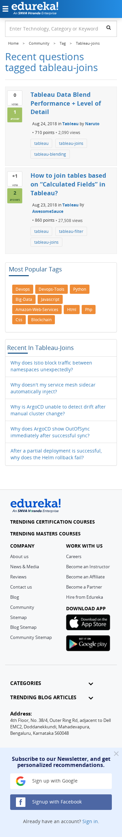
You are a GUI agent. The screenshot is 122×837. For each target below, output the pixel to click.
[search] (108, 27)
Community (22, 607)
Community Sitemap (31, 637)
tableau (41, 143)
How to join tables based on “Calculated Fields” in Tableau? (68, 184)
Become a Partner (84, 587)
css (19, 320)
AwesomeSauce (47, 211)
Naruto (92, 124)
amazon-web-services (37, 309)
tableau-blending (50, 154)
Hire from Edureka (84, 597)
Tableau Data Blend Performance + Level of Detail (65, 103)
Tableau (70, 124)
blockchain (41, 320)
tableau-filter (71, 231)
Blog (14, 597)
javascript (50, 299)
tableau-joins (71, 143)
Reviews (18, 577)
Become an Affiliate (85, 577)
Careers (73, 556)
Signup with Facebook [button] (56, 801)
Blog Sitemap (23, 627)
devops (23, 289)
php (88, 309)
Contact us (21, 587)
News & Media (24, 567)
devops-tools (51, 289)
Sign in (90, 821)
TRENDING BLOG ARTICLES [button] (43, 697)
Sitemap (18, 617)
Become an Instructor (88, 567)
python (79, 289)
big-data (24, 299)
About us (19, 556)
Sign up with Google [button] (54, 780)
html (71, 309)
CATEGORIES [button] (25, 683)
